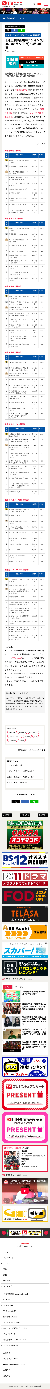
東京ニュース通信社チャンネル (15, 1328)
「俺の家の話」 (21, 89)
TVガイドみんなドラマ (12, 1322)
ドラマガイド (8, 1257)
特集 (5, 1269)
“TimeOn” (17, 658)
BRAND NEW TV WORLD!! (17, 782)
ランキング (7, 1286)
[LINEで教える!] (21, 30)
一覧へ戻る (25, 815)
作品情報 (6, 1280)
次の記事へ (43, 815)
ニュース (6, 1263)
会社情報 (6, 1376)
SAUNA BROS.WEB (10, 1317)
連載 (5, 1275)
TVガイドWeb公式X (10, 1345)
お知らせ (6, 1353)
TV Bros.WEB (8, 1305)
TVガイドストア (9, 1334)
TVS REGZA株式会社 (15, 765)
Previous (4, 1233)
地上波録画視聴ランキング (14, 27)
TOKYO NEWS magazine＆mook (15, 1294)
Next (46, 1233)
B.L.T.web (6, 1299)
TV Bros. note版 (9, 1311)
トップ (5, 1252)
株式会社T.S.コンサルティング (14, 1339)
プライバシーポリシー (11, 1358)
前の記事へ (7, 815)
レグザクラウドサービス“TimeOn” (20, 771)
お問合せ (6, 1370)
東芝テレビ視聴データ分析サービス (20, 777)
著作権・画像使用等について (14, 1364)
